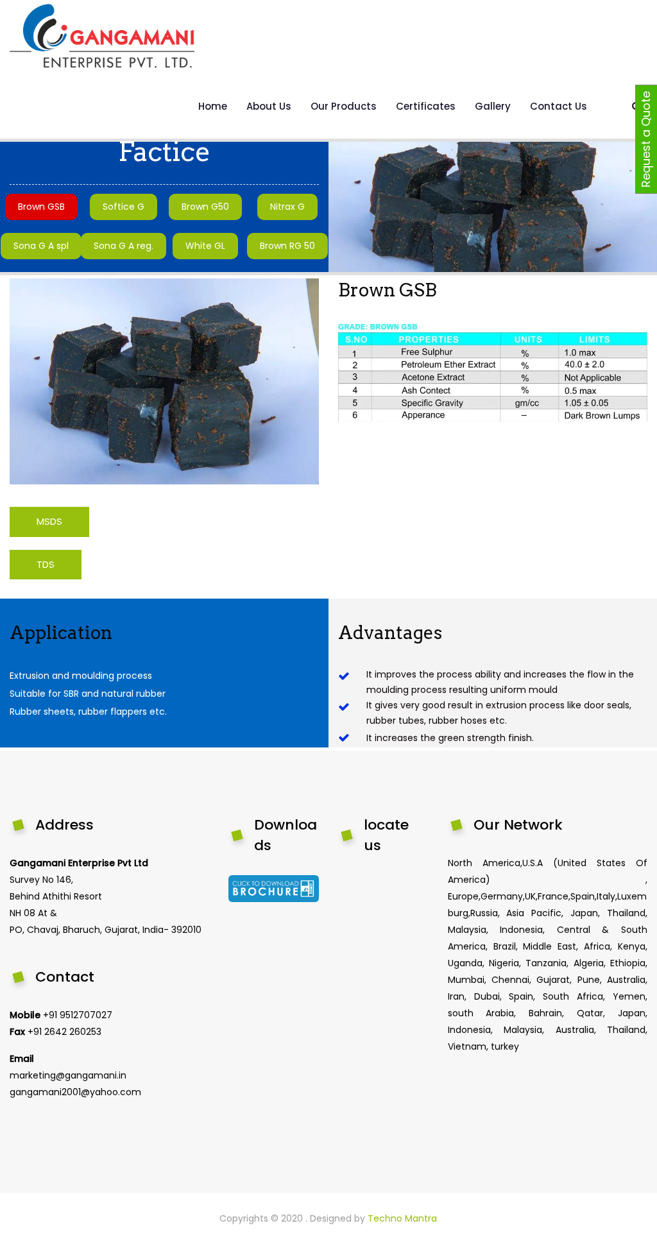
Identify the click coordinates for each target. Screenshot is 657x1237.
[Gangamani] (102, 36)
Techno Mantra (402, 1218)
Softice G (123, 206)
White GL (205, 245)
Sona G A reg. (123, 245)
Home (212, 106)
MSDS (49, 521)
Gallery (493, 106)
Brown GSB (41, 206)
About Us (268, 106)
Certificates (426, 106)
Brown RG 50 (287, 245)
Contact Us (558, 106)
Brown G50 (205, 206)
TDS (46, 564)
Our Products (344, 106)
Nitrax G (287, 206)
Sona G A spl (41, 245)
